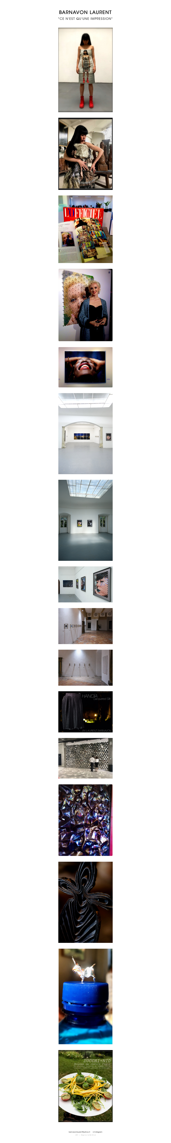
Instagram (98, 1132)
